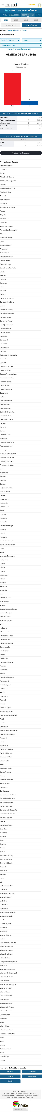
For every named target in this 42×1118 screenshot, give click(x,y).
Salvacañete (4, 787)
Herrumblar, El (4, 499)
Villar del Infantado (6, 996)
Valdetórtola (4, 905)
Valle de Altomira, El (6, 916)
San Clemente (4, 791)
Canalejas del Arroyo (6, 325)
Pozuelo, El (3, 738)
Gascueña (3, 484)
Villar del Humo (5, 992)
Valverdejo (3, 927)
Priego (2, 742)
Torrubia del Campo (6, 859)
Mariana (2, 579)
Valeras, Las (4, 908)
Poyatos (2, 723)
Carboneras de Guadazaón (8, 355)
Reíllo (1, 764)
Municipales (10, 25)
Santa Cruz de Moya (6, 806)
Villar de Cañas (4, 980)
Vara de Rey (4, 931)
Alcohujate (3, 203)
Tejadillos (3, 844)
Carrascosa (3, 363)
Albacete (10, 1071)
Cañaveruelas (4, 347)
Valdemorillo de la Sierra (7, 893)
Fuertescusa (4, 472)
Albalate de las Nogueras (8, 181)
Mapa (8, 1097)
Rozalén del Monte (6, 768)
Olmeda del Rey (5, 639)
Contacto (6, 1093)
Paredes (2, 673)
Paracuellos (4, 670)
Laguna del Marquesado (7, 556)
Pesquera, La (4, 696)
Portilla (2, 719)
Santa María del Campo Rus (8, 810)
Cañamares (3, 336)
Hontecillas (3, 522)
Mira (1, 594)
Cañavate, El (4, 340)
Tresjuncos (3, 871)
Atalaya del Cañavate (6, 256)
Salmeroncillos (4, 783)
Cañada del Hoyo (5, 328)
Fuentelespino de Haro (7, 457)
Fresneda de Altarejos (7, 442)
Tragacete (3, 867)
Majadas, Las (4, 575)
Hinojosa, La (4, 503)
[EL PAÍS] (11, 5)
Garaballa (3, 480)
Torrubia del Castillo (6, 863)
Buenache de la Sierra (7, 302)
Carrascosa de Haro (6, 366)
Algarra (2, 211)
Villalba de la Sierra (6, 954)
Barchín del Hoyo (5, 264)
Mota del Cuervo (5, 617)
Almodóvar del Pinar (6, 226)
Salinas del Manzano (6, 780)
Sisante (2, 821)
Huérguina (3, 537)
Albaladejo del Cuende (7, 177)
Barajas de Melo (5, 260)
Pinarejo (2, 704)
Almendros (3, 222)
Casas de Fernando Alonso (8, 374)
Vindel (2, 1041)
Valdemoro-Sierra (5, 897)
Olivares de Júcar (5, 632)
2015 (16, 20)
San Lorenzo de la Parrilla (8, 795)
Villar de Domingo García (8, 984)
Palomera (3, 666)
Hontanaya (3, 518)
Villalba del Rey (5, 958)
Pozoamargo (4, 726)
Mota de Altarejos (5, 613)
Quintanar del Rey (5, 757)
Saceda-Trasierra (5, 772)
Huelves (2, 533)
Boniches (3, 291)
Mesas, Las (3, 586)
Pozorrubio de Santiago (7, 734)
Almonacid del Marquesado (8, 230)
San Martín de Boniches (7, 798)
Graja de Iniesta (5, 491)
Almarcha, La (4, 219)
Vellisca (2, 939)
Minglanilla (3, 590)
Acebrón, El (3, 169)
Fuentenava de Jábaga (7, 465)
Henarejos (3, 495)
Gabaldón (3, 476)
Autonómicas (31, 25)
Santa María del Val (6, 817)
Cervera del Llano (5, 416)
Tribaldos (3, 874)
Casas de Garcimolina (7, 378)
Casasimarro (4, 393)
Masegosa (3, 582)
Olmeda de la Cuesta (6, 635)
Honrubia (3, 514)
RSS (32, 1097)
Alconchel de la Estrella (7, 207)
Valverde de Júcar (5, 924)
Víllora (2, 1037)
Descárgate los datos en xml (21, 153)
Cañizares (3, 351)
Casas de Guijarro (5, 382)
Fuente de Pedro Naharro (8, 454)
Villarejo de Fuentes (6, 1003)
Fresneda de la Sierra (6, 446)
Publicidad (26, 1093)
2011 (26, 20)
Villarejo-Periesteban (6, 1011)
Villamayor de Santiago (7, 969)
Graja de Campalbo (6, 488)
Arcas (2, 241)
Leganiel (2, 571)
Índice (28, 1097)
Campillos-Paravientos (7, 313)
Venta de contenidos (16, 1093)
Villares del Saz (5, 1015)
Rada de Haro (4, 761)
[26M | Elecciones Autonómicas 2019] (21, 10)
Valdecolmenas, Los (6, 886)
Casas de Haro (4, 385)
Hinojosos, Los (4, 507)
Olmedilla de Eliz (5, 647)
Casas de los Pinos (6, 389)
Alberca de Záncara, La (7, 188)
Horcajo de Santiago (6, 526)
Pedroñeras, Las (5, 685)
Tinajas (2, 848)
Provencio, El (4, 745)
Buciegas (3, 294)
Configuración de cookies (31, 1095)
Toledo (10, 1081)
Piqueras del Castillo (6, 711)
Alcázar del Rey (5, 200)
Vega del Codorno (5, 935)
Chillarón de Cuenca (6, 419)
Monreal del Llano (5, 598)
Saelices (2, 776)
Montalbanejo (4, 601)
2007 (36, 20)
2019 (6, 20)
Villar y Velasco (5, 1026)
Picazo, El (3, 700)
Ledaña (2, 567)
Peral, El (2, 692)
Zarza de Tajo (4, 1056)
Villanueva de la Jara (6, 977)
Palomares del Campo (7, 662)
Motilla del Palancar (6, 620)
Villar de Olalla (4, 999)
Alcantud (3, 196)
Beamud (2, 272)
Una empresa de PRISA (20, 1104)
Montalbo (3, 605)
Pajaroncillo (4, 658)
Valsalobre (3, 920)
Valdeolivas (3, 901)
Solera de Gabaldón (6, 825)
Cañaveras (3, 344)
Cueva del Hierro (5, 435)
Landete (2, 563)
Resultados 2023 (14, 15)
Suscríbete (31, 5)
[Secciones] (2, 5)
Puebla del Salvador (6, 753)
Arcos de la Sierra (5, 245)
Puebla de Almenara (6, 749)
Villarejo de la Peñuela (7, 1007)
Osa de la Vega (4, 651)
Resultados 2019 (28, 15)
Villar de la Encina (5, 988)
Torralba (2, 852)
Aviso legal (33, 1093)
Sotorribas (3, 829)
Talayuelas (3, 833)
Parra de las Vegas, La (7, 677)
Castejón (2, 397)
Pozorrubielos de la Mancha (8, 730)
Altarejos (3, 234)
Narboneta (3, 628)
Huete (2, 548)
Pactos (38, 15)
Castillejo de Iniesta (6, 400)
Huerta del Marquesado (7, 545)
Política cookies (19, 1095)
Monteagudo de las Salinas (8, 609)
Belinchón (3, 275)
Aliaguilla (3, 215)
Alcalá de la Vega (5, 192)
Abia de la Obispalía (6, 165)
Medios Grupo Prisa (21, 1109)
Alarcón (2, 173)
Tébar (2, 840)
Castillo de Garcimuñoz (7, 412)
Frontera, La (4, 450)
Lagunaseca (4, 560)
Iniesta (2, 552)
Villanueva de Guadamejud (8, 973)
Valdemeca (3, 889)
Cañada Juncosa (5, 332)
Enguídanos (3, 438)
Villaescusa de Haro (6, 946)
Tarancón (3, 836)
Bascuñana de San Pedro (8, 268)
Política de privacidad (8, 1095)
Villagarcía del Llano (6, 950)
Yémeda (2, 1045)
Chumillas (3, 423)
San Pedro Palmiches (7, 802)
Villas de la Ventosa (6, 1030)
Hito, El (2, 510)
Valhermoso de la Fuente (7, 912)
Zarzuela (2, 1060)
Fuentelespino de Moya (7, 461)
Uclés (1, 878)
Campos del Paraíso (6, 321)
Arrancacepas (4, 253)
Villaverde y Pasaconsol (7, 1033)
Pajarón (2, 654)
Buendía (2, 306)
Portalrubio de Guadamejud (8, 715)
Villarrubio (3, 1018)
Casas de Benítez (5, 370)
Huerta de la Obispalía (7, 541)
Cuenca (2, 431)
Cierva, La (3, 427)
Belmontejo (3, 283)
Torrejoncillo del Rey (6, 855)
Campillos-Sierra (5, 317)
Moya (1, 624)
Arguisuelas (3, 249)
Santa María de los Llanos (8, 814)
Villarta (2, 1022)
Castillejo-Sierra (5, 404)
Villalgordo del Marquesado (8, 961)
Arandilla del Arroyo (6, 237)
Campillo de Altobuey (6, 309)
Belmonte (3, 279)
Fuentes (2, 469)
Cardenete (3, 359)
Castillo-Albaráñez (6, 408)
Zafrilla (2, 1052)
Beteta (2, 287)
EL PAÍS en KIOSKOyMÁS (18, 1097)
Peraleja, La (4, 689)
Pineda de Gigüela (5, 708)
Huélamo (3, 529)
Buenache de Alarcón (7, 298)
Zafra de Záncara (5, 1049)
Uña (1, 882)
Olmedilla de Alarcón (6, 643)
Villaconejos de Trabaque (8, 943)
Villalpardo (3, 965)
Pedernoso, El (4, 681)
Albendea (3, 184)
